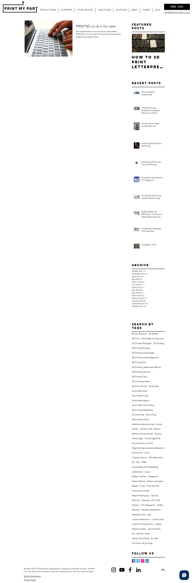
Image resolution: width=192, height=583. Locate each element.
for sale (154, 538)
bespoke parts (139, 514)
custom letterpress (141, 519)
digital (158, 524)
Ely (133, 462)
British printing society (142, 433)
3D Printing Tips (139, 376)
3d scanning (138, 414)
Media (135, 486)
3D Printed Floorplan (142, 343)
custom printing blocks (143, 524)
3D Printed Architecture (152, 338)
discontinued (154, 528)
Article (159, 424)
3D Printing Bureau (141, 348)
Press (142, 486)
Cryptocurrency (139, 457)
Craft (146, 452)
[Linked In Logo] (147, 561)
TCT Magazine (148, 505)
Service (154, 495)
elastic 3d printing (140, 538)
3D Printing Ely (139, 362)
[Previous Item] (136, 43)
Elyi (138, 462)
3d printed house (140, 395)
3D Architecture (139, 333)
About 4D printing (140, 419)
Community (137, 452)
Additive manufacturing (143, 424)
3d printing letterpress (142, 410)
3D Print (136, 338)
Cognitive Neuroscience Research (148, 448)
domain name (143, 533)
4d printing (151, 414)
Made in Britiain (139, 476)
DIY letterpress (156, 457)
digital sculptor (139, 528)
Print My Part (153, 486)
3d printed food (139, 391)
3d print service (139, 386)
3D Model (153, 333)
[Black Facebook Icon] (130, 570)
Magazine (153, 476)
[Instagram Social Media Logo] (142, 561)
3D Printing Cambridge (143, 352)
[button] (48, 10)
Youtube (136, 509)
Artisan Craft (146, 429)
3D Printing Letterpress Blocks (146, 367)
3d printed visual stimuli (143, 405)
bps (149, 514)
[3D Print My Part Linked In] (138, 570)
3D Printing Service (141, 371)
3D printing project (141, 381)
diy (133, 533)
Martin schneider (155, 481)
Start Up (136, 500)
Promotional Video (140, 490)
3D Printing (158, 343)
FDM (144, 462)
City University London (142, 443)
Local (147, 471)
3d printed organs (140, 400)
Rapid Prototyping (140, 495)
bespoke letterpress (151, 509)
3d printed (154, 386)
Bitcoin (157, 429)
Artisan (135, 429)
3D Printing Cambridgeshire (145, 357)
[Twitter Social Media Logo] (138, 561)
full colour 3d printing (142, 543)
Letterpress (137, 471)
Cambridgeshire (152, 438)
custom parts (158, 519)
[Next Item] (160, 43)
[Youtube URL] (122, 570)
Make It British (138, 481)
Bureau (158, 433)
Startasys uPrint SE (151, 500)
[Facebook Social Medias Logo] (133, 561)
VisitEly (159, 505)
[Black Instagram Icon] (113, 570)
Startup (135, 505)
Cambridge (137, 438)
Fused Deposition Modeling (145, 467)
